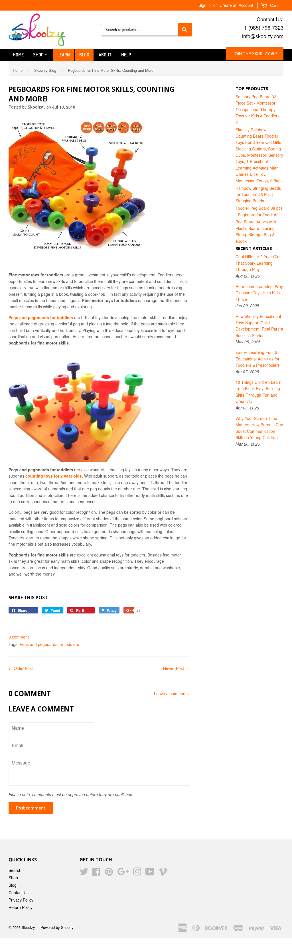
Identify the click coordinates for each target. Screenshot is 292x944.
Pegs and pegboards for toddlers (49, 644)
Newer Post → (176, 668)
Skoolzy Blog (45, 70)
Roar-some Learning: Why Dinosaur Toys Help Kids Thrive (259, 293)
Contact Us (19, 892)
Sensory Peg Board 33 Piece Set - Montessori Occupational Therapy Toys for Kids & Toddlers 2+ (257, 109)
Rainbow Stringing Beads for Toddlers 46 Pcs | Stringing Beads (258, 194)
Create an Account (236, 5)
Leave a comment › (171, 693)
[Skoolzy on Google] (123, 873)
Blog (84, 55)
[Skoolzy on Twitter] (84, 873)
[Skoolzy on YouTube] (150, 873)
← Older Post (21, 668)
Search (15, 870)
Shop (38, 55)
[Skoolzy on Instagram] (137, 873)
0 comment (19, 637)
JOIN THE (255, 53)
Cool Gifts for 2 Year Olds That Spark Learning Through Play (258, 263)
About (105, 55)
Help (126, 55)
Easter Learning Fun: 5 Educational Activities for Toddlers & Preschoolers (258, 358)
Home (18, 55)
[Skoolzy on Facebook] (96, 873)
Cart (273, 5)
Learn (63, 55)
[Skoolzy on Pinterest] (109, 873)
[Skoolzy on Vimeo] (163, 873)
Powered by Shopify (57, 927)
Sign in (204, 5)
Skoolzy (28, 927)
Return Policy (21, 907)
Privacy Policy (21, 900)
